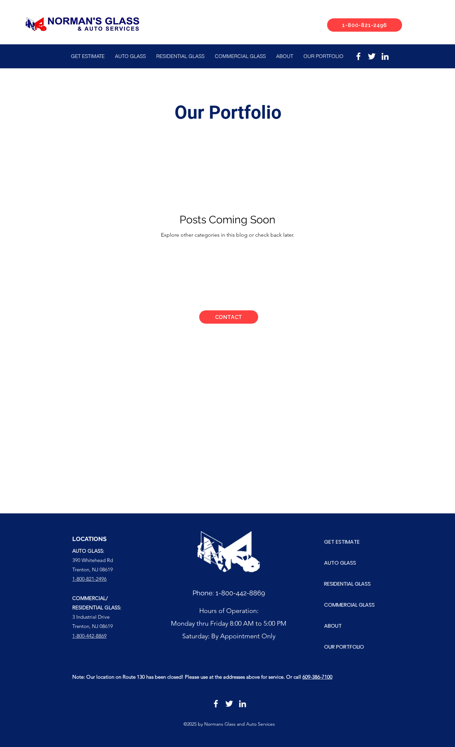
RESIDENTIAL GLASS (347, 584)
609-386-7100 (317, 677)
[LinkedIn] (385, 56)
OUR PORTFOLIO (344, 647)
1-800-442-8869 (240, 593)
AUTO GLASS (340, 563)
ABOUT (333, 626)
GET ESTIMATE (342, 542)
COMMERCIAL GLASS (349, 605)
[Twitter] (372, 56)
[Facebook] (358, 56)
